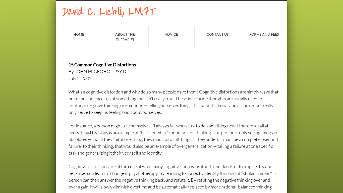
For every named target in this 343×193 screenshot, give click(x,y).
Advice (171, 34)
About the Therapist (125, 37)
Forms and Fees (264, 34)
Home (78, 34)
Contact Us (217, 34)
